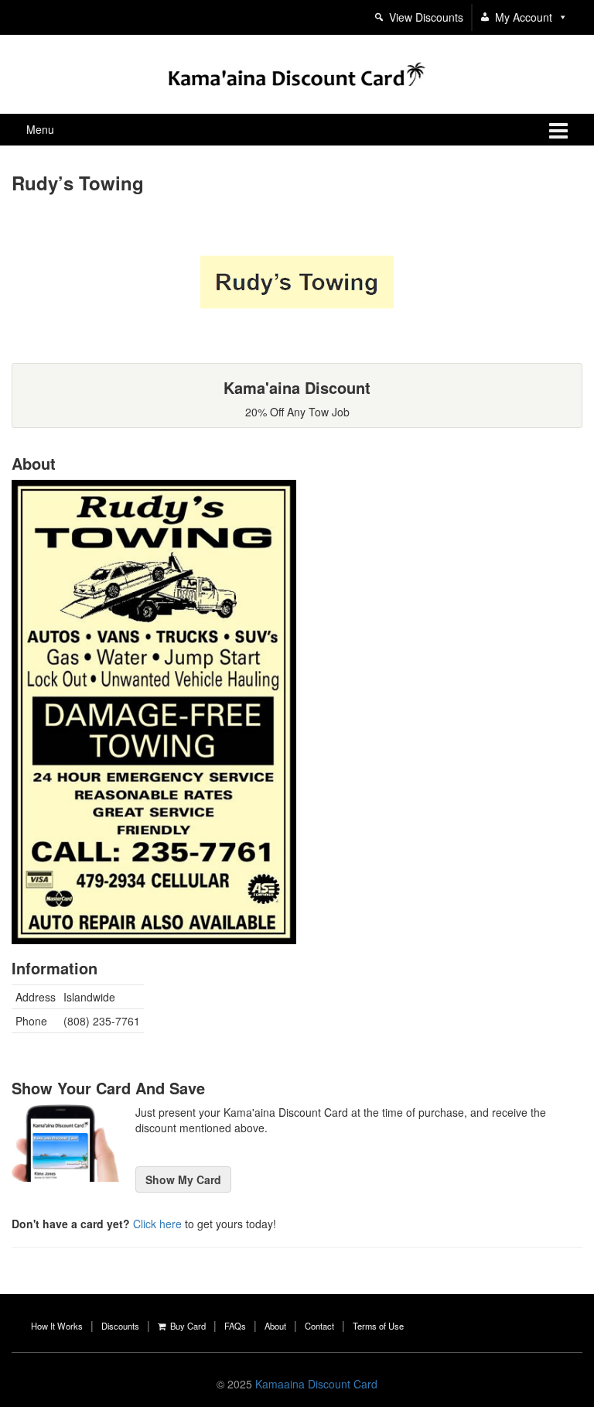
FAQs (235, 1326)
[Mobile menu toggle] (558, 129)
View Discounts (426, 17)
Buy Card (186, 1326)
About (275, 1326)
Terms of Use (378, 1326)
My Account (523, 17)
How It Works (57, 1326)
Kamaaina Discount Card (316, 1384)
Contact (319, 1326)
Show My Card (183, 1179)
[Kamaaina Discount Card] (297, 72)
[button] (560, 17)
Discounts (120, 1326)
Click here (157, 1223)
